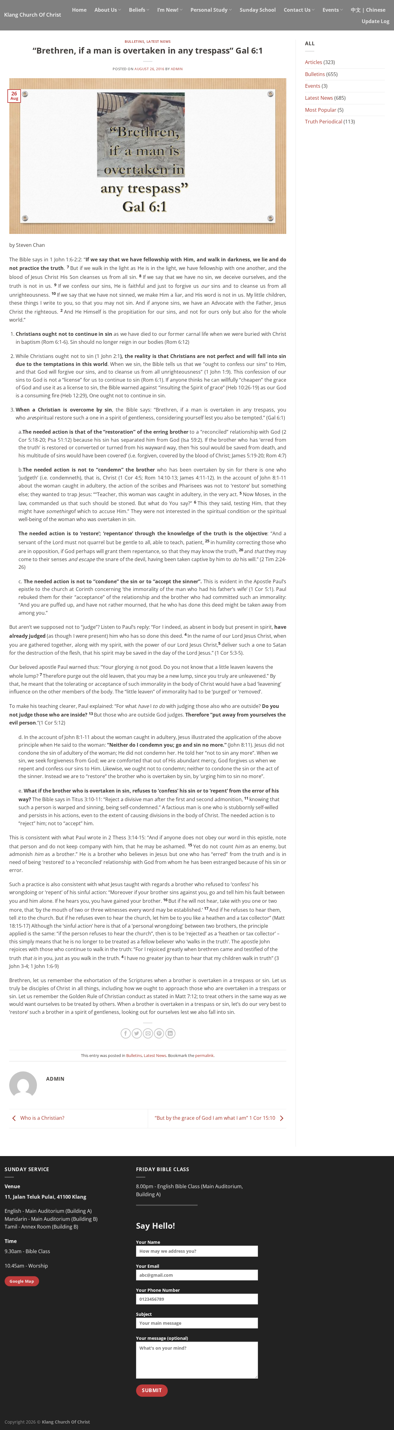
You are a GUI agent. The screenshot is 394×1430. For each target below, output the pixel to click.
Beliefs (137, 9)
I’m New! (168, 9)
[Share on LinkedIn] (170, 1033)
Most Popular (320, 109)
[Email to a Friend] (148, 1033)
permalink (204, 1055)
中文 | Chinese (368, 9)
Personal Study (209, 9)
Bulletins (134, 41)
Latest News (159, 41)
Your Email (147, 1266)
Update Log (375, 21)
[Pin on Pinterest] (159, 1033)
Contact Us (297, 9)
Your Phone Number (158, 1290)
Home (79, 9)
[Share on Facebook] (126, 1033)
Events (331, 9)
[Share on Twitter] (137, 1033)
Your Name (148, 1242)
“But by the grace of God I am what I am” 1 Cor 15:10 (215, 1118)
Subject (144, 1314)
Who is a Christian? (41, 1118)
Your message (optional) (162, 1338)
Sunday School (258, 9)
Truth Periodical (323, 121)
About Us (105, 9)
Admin (177, 68)
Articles (313, 62)
